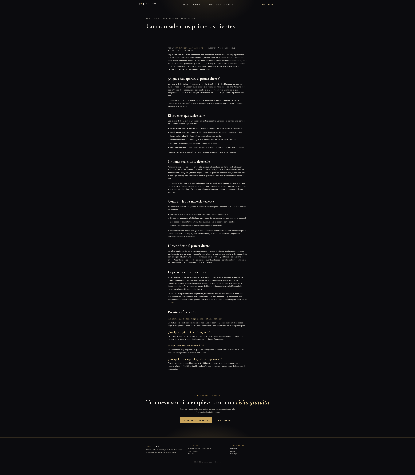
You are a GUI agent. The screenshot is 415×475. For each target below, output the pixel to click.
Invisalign (233, 454)
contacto (171, 302)
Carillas (232, 451)
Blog (218, 4)
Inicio (185, 4)
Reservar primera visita (196, 420)
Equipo (211, 4)
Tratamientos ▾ (198, 4)
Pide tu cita (267, 4)
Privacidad (217, 462)
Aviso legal (208, 462)
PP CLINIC (147, 4)
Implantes (233, 449)
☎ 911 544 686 (224, 420)
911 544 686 (192, 454)
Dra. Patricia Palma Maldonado (190, 48)
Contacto (228, 4)
